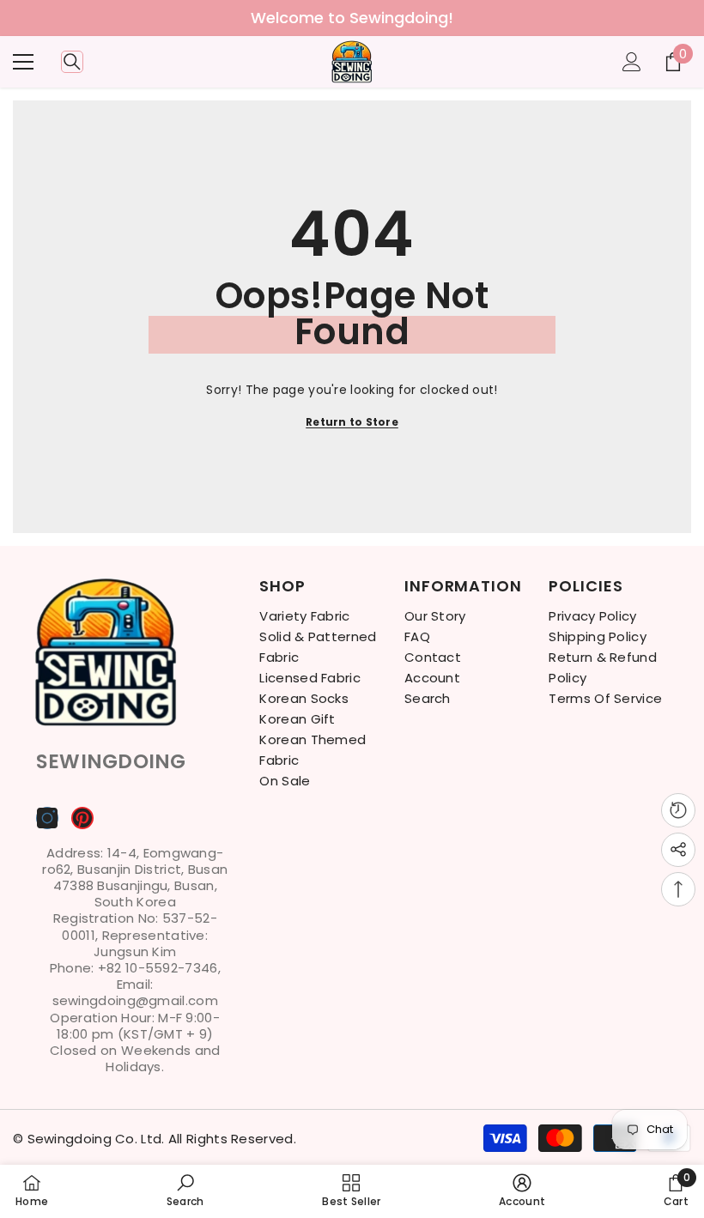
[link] (185, 1190)
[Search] (72, 62)
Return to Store (352, 422)
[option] (352, 18)
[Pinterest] (82, 818)
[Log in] (631, 61)
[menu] (23, 62)
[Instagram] (47, 818)
